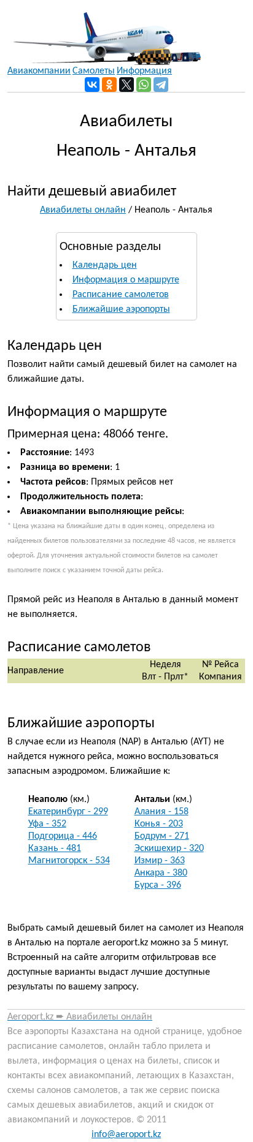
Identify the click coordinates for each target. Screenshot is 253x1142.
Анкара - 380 (160, 873)
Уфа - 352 (47, 824)
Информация (144, 71)
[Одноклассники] (109, 84)
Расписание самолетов (120, 295)
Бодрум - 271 (161, 836)
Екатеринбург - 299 (68, 812)
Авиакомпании (39, 71)
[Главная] (104, 32)
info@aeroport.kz (126, 1135)
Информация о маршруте (125, 280)
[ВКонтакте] (92, 84)
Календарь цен (104, 265)
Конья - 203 (158, 824)
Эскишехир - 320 (169, 848)
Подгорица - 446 (62, 836)
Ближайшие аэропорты (121, 309)
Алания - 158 (161, 812)
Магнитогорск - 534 (69, 861)
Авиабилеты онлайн (83, 210)
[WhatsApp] (143, 84)
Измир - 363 (159, 861)
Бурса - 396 (157, 885)
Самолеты (93, 71)
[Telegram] (161, 84)
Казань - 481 (54, 848)
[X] (126, 84)
